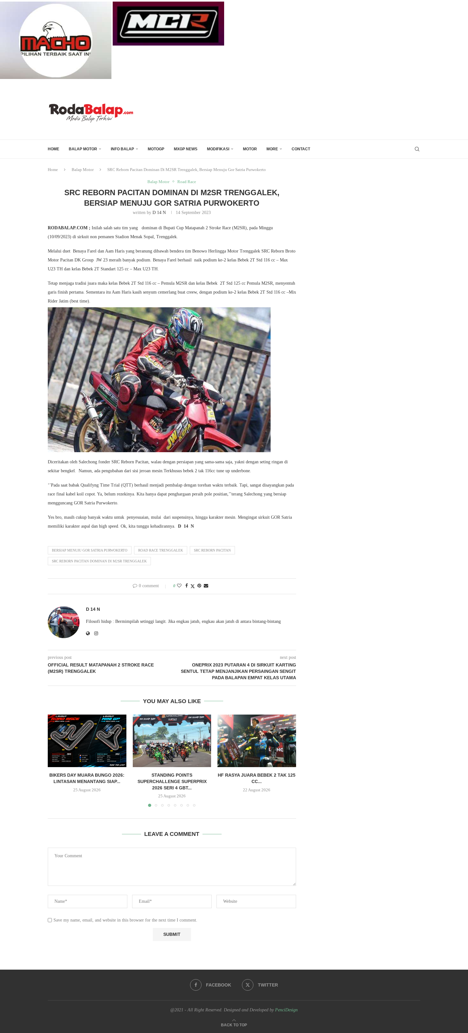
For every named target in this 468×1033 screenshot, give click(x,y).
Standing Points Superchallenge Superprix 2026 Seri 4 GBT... (171, 781)
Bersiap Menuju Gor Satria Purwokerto (89, 550)
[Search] (417, 149)
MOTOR (250, 149)
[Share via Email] (206, 585)
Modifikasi (218, 149)
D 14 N (159, 212)
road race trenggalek (160, 550)
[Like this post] (179, 585)
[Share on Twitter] (192, 586)
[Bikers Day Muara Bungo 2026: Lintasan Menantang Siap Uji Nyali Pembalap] (87, 741)
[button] (56, 760)
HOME (53, 149)
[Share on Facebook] (186, 585)
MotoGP (156, 149)
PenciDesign (286, 1010)
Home (53, 169)
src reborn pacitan (212, 550)
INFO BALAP (122, 149)
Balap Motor (83, 149)
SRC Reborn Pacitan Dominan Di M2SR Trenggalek (99, 561)
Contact (301, 149)
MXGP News (185, 149)
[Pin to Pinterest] (199, 585)
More (272, 149)
